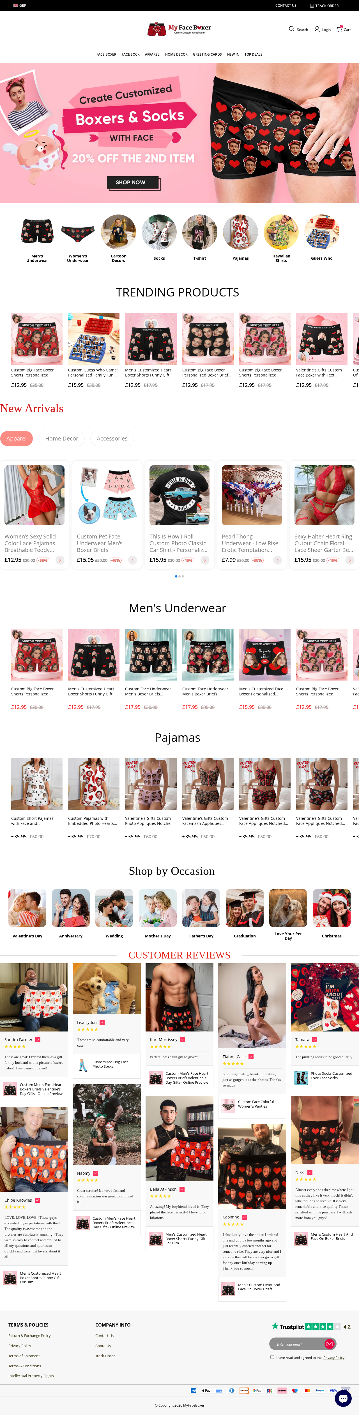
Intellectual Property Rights (31, 1375)
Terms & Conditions (24, 1365)
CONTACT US (285, 5)
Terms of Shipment (24, 1355)
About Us (103, 1345)
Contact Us (104, 1335)
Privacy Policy (19, 1345)
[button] (297, 29)
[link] (106, 54)
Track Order (105, 1355)
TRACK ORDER (327, 5)
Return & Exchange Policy (29, 1335)
